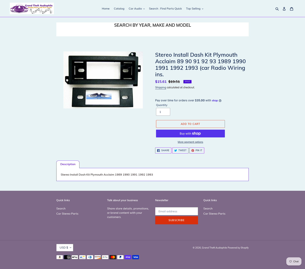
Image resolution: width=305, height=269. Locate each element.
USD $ (64, 247)
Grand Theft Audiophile (214, 247)
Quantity (162, 105)
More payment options (190, 142)
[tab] (67, 164)
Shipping (160, 87)
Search (60, 208)
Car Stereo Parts (67, 213)
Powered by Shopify (238, 247)
